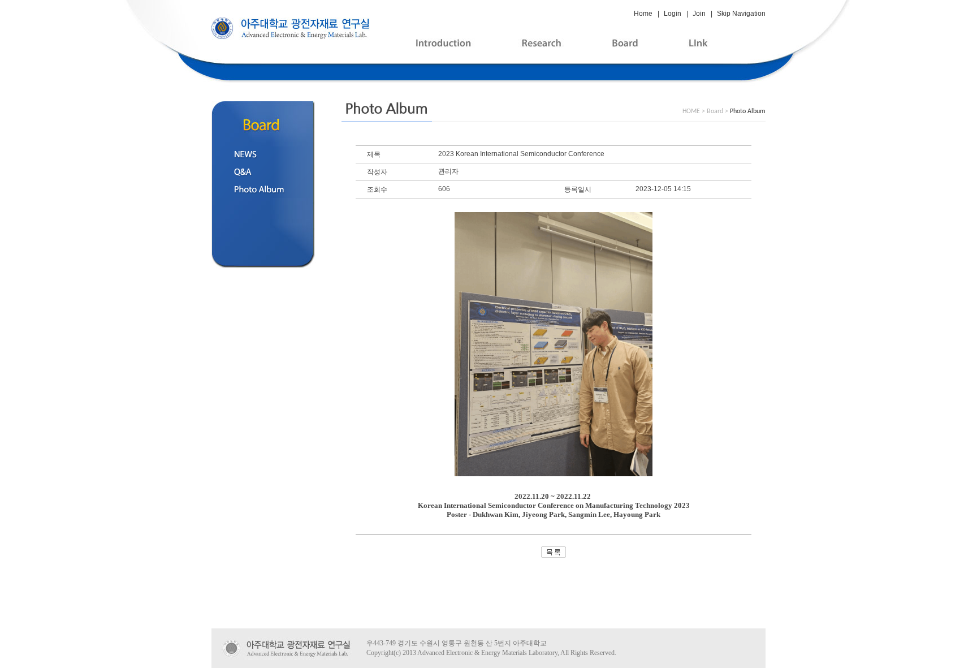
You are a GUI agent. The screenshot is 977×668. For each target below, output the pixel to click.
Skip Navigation (741, 14)
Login (672, 14)
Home (643, 14)
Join (699, 14)
